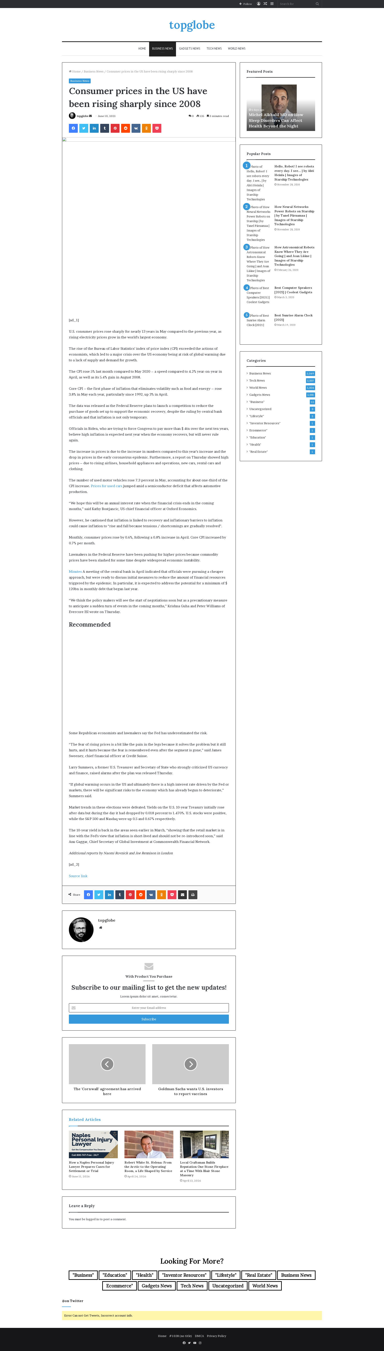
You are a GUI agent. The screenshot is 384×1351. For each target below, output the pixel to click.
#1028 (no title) (180, 1336)
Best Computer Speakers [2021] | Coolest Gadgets (293, 290)
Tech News (214, 48)
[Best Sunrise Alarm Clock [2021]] (259, 325)
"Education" (257, 437)
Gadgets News (189, 48)
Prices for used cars (106, 486)
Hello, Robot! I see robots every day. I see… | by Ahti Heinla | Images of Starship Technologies (294, 172)
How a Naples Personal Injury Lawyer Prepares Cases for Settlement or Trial (91, 1166)
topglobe (82, 116)
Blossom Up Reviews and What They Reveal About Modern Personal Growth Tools (279, 120)
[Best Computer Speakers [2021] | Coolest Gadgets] (259, 298)
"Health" (255, 444)
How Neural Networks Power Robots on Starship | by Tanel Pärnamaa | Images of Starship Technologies (294, 215)
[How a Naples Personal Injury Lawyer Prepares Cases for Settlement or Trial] (93, 1144)
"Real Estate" (258, 451)
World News (237, 48)
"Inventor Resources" (264, 423)
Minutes (75, 571)
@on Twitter (72, 1301)
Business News (162, 48)
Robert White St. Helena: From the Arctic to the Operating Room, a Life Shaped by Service (148, 1166)
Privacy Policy (216, 1336)
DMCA (199, 1336)
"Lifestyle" (256, 416)
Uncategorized (260, 409)
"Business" (256, 402)
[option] (281, 106)
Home (142, 48)
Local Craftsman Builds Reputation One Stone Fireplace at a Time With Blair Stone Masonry (204, 1168)
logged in (92, 1219)
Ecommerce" (258, 430)
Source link (78, 876)
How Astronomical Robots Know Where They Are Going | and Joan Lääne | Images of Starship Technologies (294, 256)
